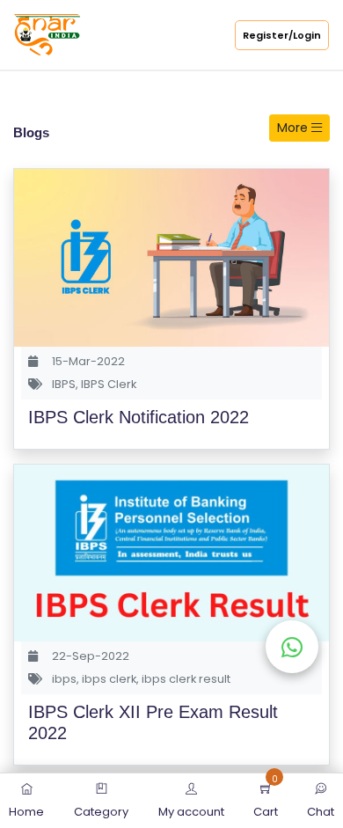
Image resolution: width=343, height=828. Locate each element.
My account (191, 811)
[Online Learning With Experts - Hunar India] (47, 34)
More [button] (294, 127)
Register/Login (282, 35)
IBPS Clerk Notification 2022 (138, 417)
